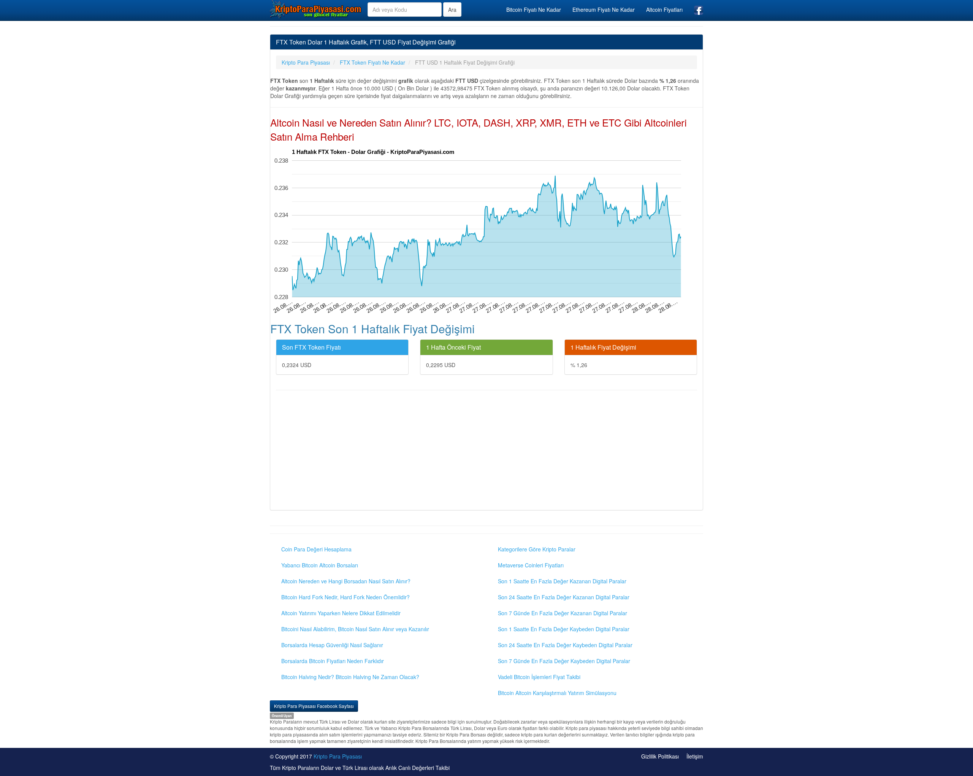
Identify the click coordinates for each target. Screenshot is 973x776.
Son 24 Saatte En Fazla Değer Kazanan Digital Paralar (563, 597)
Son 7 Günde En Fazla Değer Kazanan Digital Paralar (562, 613)
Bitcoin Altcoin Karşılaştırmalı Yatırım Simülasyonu (557, 693)
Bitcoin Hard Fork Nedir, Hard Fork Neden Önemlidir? (345, 597)
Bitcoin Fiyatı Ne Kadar (533, 9)
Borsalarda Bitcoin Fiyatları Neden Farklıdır (332, 661)
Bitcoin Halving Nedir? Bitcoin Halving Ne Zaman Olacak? (350, 677)
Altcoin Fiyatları (664, 9)
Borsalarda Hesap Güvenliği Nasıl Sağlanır (332, 645)
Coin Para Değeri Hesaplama (316, 549)
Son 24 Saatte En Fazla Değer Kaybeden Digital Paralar (565, 645)
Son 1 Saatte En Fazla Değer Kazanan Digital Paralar (562, 581)
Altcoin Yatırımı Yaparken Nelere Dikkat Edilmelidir (341, 613)
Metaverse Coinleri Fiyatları (531, 565)
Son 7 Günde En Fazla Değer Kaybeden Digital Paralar (564, 661)
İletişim (694, 756)
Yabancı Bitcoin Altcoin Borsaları (319, 565)
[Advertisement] (486, 451)
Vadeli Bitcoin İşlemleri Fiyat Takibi (539, 677)
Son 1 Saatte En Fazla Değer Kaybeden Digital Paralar (563, 629)
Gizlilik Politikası (660, 756)
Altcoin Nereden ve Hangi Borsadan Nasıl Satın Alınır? (345, 581)
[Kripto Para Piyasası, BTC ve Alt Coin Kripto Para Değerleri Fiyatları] (316, 9)
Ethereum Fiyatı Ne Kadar (603, 9)
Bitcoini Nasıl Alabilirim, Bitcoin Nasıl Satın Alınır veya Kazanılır (355, 629)
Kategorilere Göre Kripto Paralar (536, 549)
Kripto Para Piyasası (338, 756)
